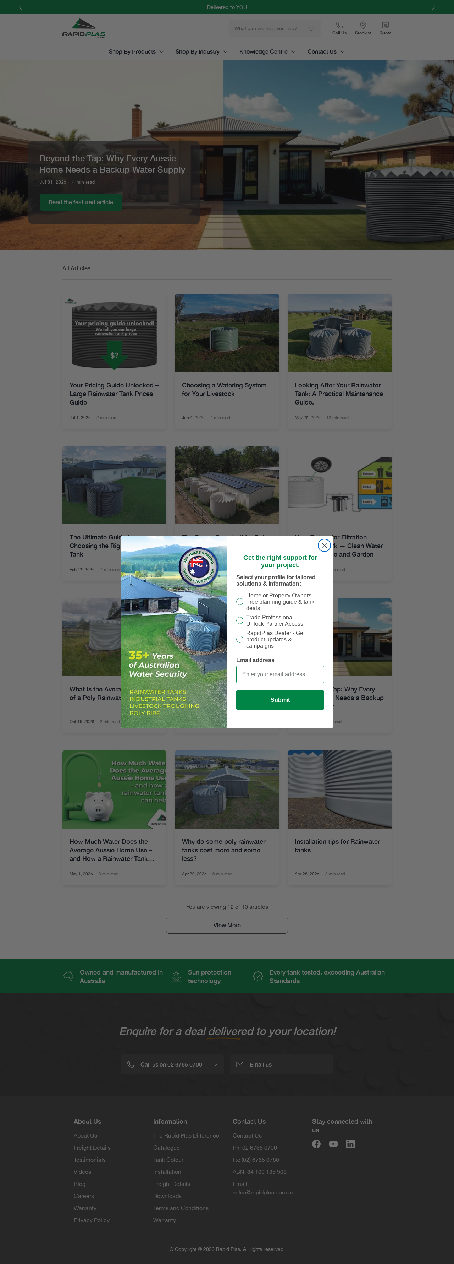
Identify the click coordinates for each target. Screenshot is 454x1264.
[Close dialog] (324, 545)
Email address (255, 660)
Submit (280, 700)
